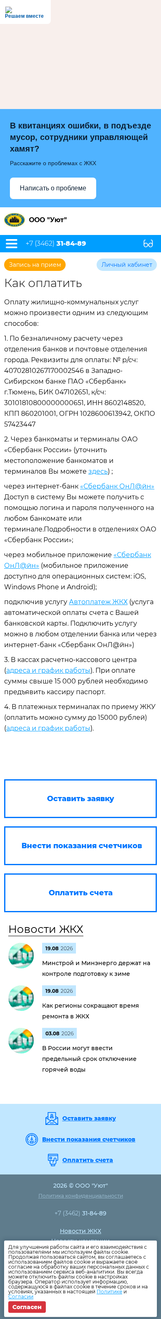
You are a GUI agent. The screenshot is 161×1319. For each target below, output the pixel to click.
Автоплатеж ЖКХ (98, 602)
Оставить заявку (89, 1118)
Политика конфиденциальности (80, 1196)
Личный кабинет (127, 264)
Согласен (27, 1307)
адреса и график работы (48, 670)
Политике (109, 1291)
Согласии (20, 1296)
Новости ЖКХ (45, 929)
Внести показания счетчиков (88, 1139)
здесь (98, 471)
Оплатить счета (87, 1160)
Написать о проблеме (53, 188)
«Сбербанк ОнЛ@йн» (117, 486)
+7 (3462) (56, 243)
